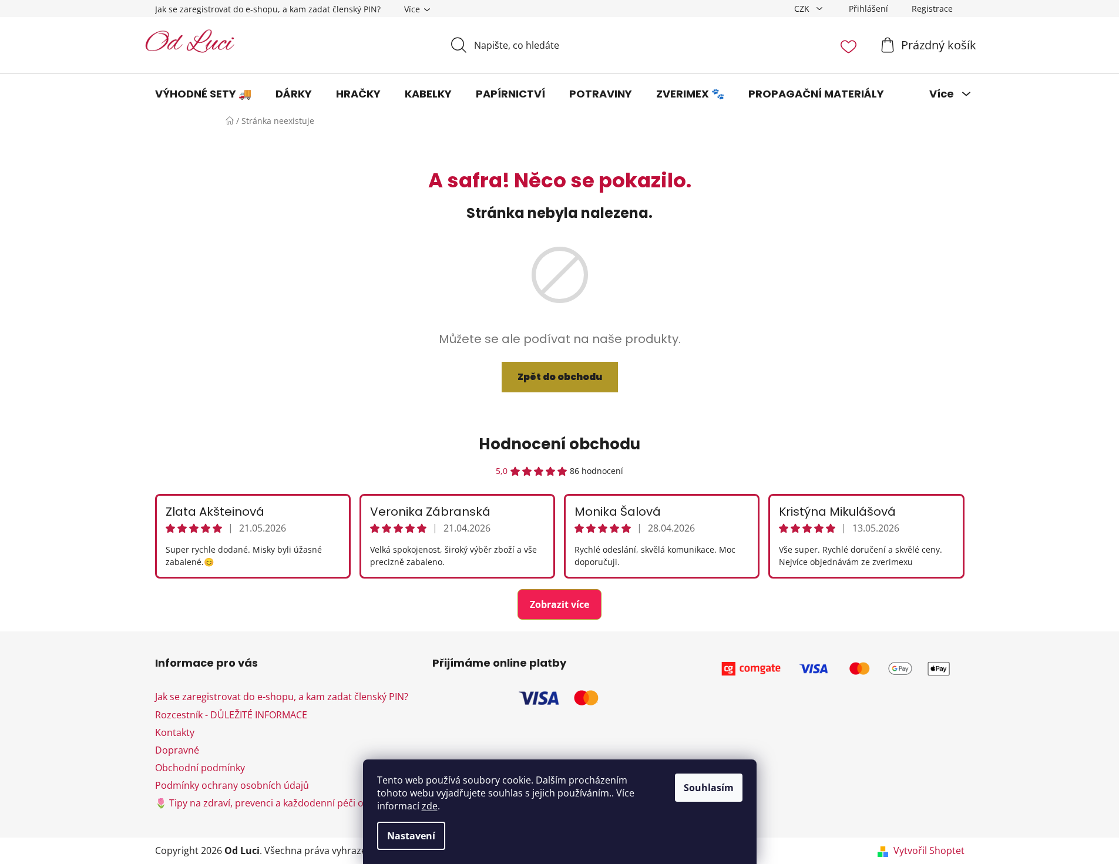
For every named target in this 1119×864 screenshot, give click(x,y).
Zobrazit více (559, 604)
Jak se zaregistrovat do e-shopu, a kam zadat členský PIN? (268, 9)
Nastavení (411, 835)
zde (430, 805)
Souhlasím (709, 787)
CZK (803, 8)
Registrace (932, 8)
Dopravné (177, 750)
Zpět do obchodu (560, 377)
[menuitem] (203, 94)
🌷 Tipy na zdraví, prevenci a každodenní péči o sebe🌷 (277, 802)
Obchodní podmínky (200, 767)
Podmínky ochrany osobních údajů (232, 785)
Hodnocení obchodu (559, 444)
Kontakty (174, 732)
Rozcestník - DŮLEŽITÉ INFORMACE (231, 714)
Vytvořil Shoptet (929, 850)
